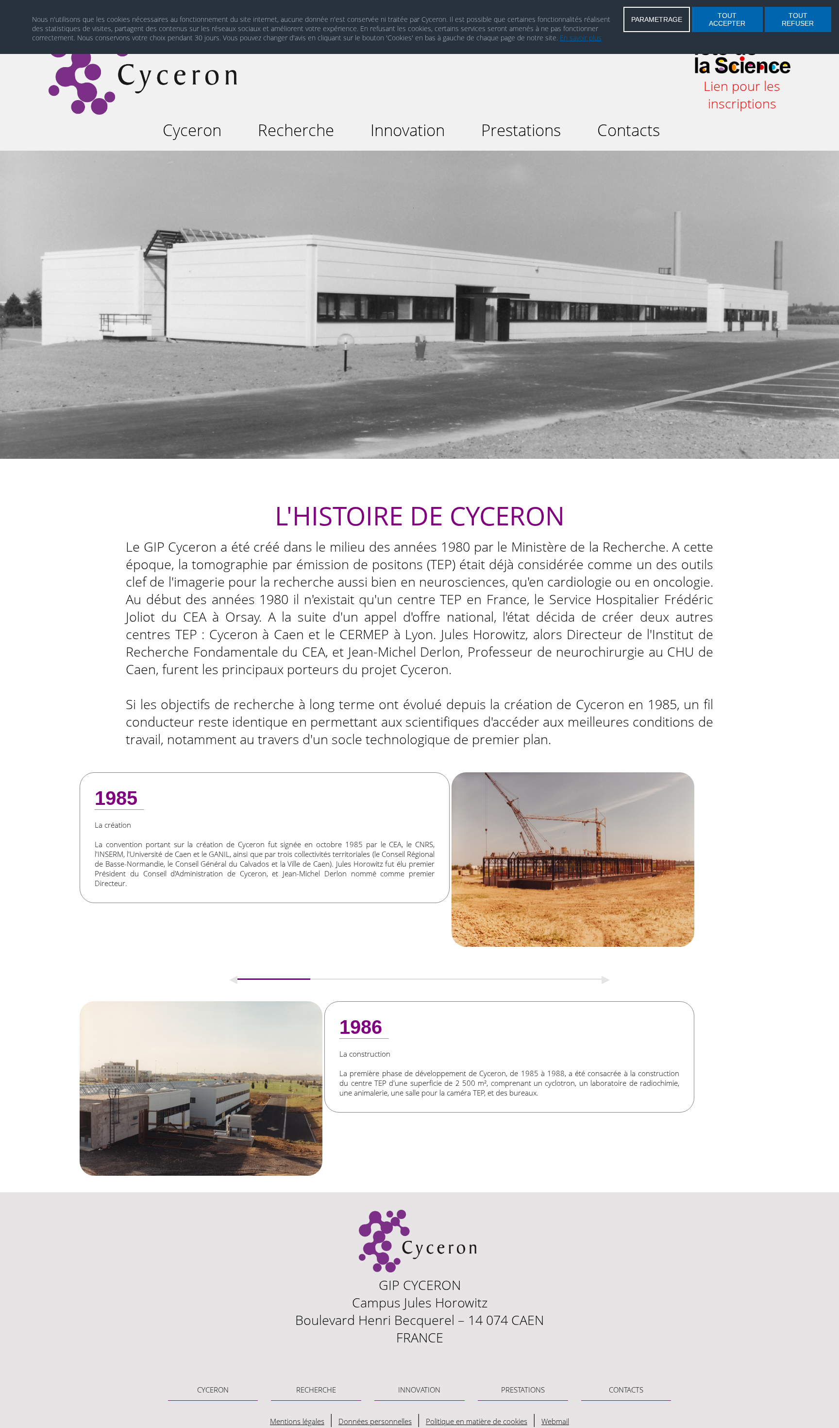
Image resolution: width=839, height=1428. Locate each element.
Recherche (296, 130)
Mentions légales (297, 1421)
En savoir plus (581, 37)
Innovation (407, 130)
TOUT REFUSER (798, 19)
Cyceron (192, 130)
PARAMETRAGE (656, 19)
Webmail (555, 1421)
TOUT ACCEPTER (727, 19)
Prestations (521, 130)
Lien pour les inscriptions (742, 94)
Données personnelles (375, 1421)
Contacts (628, 130)
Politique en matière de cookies (476, 1421)
